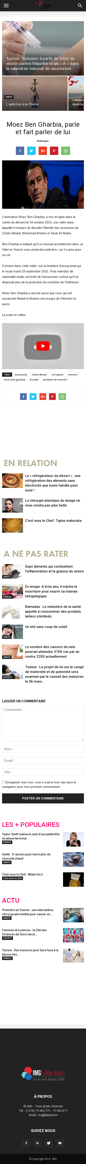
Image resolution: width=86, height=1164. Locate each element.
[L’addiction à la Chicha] (35, 93)
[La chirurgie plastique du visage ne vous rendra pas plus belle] (12, 505)
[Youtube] (60, 1143)
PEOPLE (7, 842)
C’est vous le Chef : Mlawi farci (22, 874)
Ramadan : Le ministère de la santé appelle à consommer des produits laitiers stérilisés (53, 611)
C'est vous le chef (12, 878)
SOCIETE (7, 677)
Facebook (10, 990)
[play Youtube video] (43, 346)
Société (34, 379)
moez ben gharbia (14, 379)
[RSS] (37, 1143)
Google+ (57, 990)
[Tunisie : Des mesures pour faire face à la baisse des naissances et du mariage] (73, 955)
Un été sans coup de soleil (46, 627)
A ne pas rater (36, 554)
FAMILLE (7, 596)
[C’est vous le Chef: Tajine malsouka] (12, 525)
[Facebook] (26, 1143)
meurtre (73, 374)
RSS (41, 990)
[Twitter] (48, 1143)
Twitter (25, 990)
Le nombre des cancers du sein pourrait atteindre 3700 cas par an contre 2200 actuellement (52, 652)
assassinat (21, 374)
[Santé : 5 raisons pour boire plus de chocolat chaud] (73, 859)
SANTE (9, 97)
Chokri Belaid (39, 374)
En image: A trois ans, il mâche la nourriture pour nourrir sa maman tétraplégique (51, 591)
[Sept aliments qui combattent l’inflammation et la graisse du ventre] (12, 571)
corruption (57, 374)
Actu (10, 900)
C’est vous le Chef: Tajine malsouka (53, 520)
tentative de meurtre (55, 379)
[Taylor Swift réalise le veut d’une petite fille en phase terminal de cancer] (73, 839)
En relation (30, 463)
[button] (80, 5)
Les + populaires (30, 824)
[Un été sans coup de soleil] (12, 631)
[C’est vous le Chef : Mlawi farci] (73, 879)
